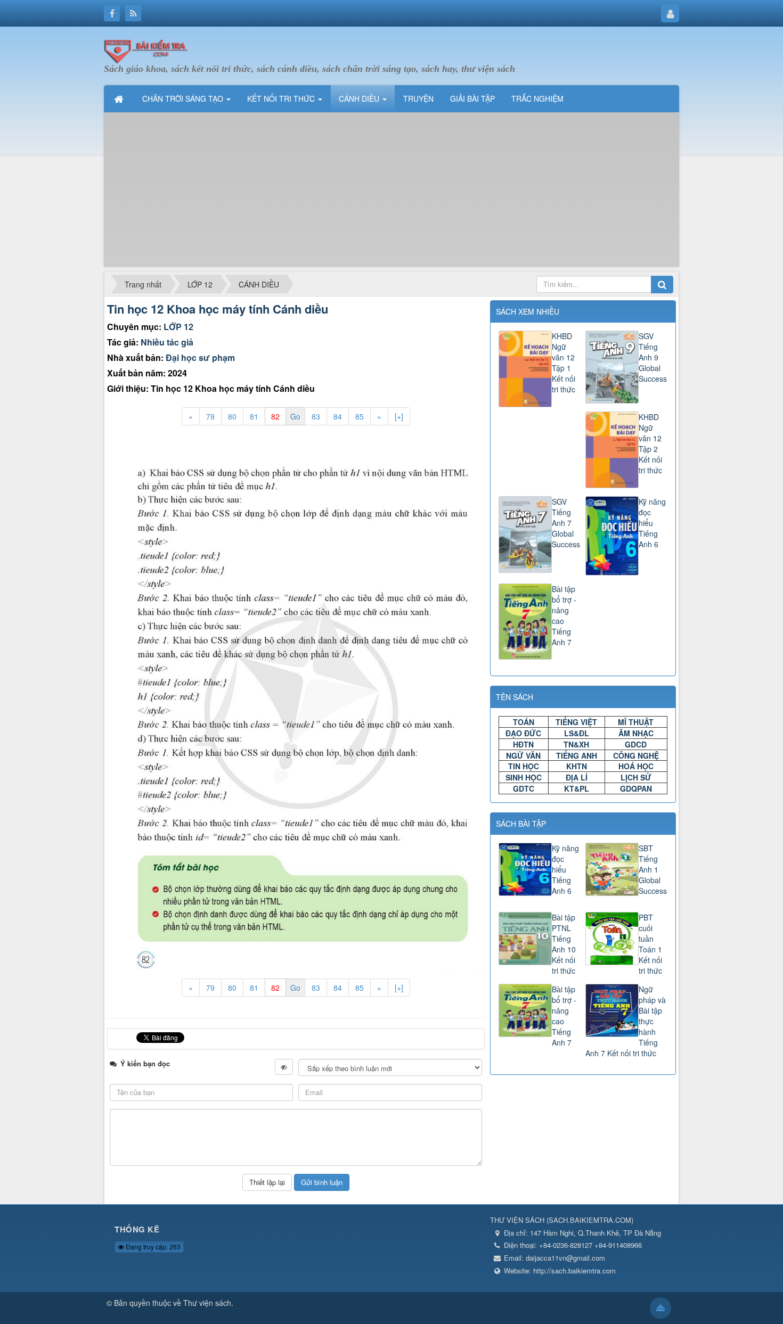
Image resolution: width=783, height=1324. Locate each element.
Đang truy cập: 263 (152, 1246)
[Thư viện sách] (149, 49)
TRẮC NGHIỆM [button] (537, 98)
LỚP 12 (178, 326)
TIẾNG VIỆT (576, 722)
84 (337, 416)
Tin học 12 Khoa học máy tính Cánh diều (217, 308)
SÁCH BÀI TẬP (521, 823)
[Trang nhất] (120, 98)
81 (254, 416)
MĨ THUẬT (636, 722)
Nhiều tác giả (167, 342)
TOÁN (523, 722)
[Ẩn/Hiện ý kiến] (284, 1067)
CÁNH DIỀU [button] (360, 98)
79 (210, 416)
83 (316, 416)
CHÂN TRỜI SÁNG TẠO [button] (183, 98)
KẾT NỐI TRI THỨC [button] (282, 98)
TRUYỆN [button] (418, 98)
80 (232, 416)
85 (359, 416)
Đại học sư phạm (200, 357)
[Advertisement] (391, 192)
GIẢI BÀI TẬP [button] (472, 98)
